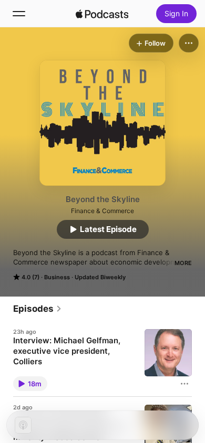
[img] (102, 13)
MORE (183, 263)
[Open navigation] (18, 13)
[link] (37, 308)
